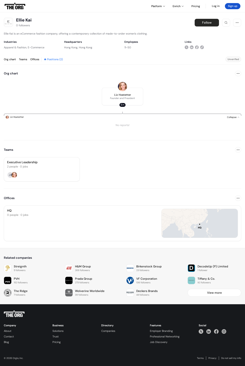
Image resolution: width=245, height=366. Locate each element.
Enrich (176, 6)
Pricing (56, 342)
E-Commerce (36, 47)
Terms (200, 358)
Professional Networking (165, 336)
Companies (108, 331)
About (7, 331)
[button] (122, 96)
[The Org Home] (15, 6)
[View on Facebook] (197, 47)
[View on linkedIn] (192, 47)
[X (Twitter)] (201, 331)
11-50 (127, 47)
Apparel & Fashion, (15, 47)
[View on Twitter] (186, 47)
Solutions (58, 331)
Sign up (232, 6)
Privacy (212, 358)
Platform (156, 6)
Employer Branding (161, 331)
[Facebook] (216, 331)
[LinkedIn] (208, 331)
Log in (216, 6)
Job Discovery (158, 342)
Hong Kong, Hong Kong (78, 47)
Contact (9, 336)
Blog (6, 342)
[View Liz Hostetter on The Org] (122, 86)
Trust (55, 336)
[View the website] (202, 47)
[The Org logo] (14, 313)
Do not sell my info (231, 358)
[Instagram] (224, 331)
